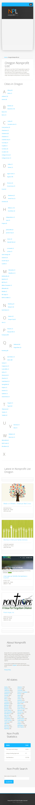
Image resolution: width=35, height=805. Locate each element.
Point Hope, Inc (8, 612)
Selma (4, 372)
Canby (10, 121)
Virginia (19, 723)
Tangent (10, 403)
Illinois (6, 698)
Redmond (17, 344)
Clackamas (5, 133)
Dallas (10, 164)
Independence (10, 217)
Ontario (10, 316)
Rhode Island (21, 718)
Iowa (5, 697)
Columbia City (6, 139)
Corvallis (5, 152)
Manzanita (12, 270)
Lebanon (5, 257)
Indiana (19, 698)
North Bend (5, 310)
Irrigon (4, 223)
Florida (19, 693)
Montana (6, 708)
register (15, 665)
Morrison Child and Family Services (15, 540)
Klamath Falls (11, 242)
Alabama (20, 687)
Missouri (6, 707)
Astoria (4, 99)
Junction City (10, 232)
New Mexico (7, 713)
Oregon (19, 717)
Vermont (6, 725)
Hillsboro (11, 208)
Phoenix (10, 328)
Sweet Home (5, 396)
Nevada (19, 713)
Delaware (6, 693)
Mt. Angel (5, 294)
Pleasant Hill (11, 331)
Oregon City (11, 319)
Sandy (4, 363)
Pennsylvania (7, 718)
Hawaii (19, 695)
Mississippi (20, 707)
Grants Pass (11, 198)
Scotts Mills (5, 369)
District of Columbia (22, 692)
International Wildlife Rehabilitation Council (15, 577)
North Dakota (7, 710)
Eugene (10, 176)
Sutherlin (5, 393)
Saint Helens (11, 356)
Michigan (6, 705)
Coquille (4, 145)
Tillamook (5, 409)
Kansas (6, 700)
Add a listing (19, 802)
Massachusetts (21, 702)
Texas (19, 722)
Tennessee (7, 722)
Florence (10, 183)
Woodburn (5, 446)
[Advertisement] (17, 37)
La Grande (10, 248)
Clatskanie (5, 136)
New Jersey (20, 712)
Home (5, 57)
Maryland (6, 703)
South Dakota (21, 720)
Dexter (10, 167)
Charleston (5, 130)
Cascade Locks (12, 124)
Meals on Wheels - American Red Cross (17, 504)
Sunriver (4, 390)
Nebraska (20, 710)
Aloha (9, 93)
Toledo (4, 412)
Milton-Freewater (7, 285)
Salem (9, 360)
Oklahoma (6, 717)
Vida (15, 427)
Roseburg (5, 350)
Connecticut (7, 692)
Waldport (12, 434)
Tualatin (4, 415)
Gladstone (11, 195)
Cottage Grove (6, 155)
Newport (11, 307)
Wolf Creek (5, 443)
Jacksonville (9, 229)
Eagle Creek (10, 173)
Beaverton (11, 108)
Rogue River (17, 347)
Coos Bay (5, 142)
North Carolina (21, 708)
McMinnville (5, 276)
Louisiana (6, 702)
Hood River (11, 211)
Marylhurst (12, 273)
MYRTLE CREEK (6, 297)
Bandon (10, 105)
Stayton (4, 387)
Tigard (9, 406)
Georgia (6, 695)
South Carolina (7, 720)
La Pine (9, 251)
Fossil (4, 189)
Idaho (19, 697)
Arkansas (6, 688)
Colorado (20, 690)
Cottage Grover (6, 158)
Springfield (5, 384)
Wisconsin (6, 727)
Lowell (4, 263)
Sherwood (5, 375)
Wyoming (6, 728)
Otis (3, 322)
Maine (19, 703)
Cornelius (5, 148)
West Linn (12, 437)
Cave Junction (6, 127)
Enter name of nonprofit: (10, 776)
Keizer (9, 239)
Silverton (5, 378)
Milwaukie (5, 288)
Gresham (5, 201)
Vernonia (16, 424)
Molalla (4, 291)
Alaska (5, 687)
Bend (4, 112)
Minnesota (20, 705)
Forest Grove (11, 186)
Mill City (4, 282)
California (6, 690)
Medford (5, 279)
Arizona (19, 688)
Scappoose (5, 366)
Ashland (5, 96)
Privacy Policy (7, 669)
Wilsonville (5, 440)
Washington (20, 725)
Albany (9, 90)
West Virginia (21, 727)
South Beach (5, 381)
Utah (5, 723)
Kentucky (20, 700)
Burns (4, 115)
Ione (8, 220)
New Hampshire (8, 712)
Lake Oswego (6, 254)
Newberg (11, 304)
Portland (5, 335)
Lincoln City (5, 260)
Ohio (19, 715)
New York (6, 715)
